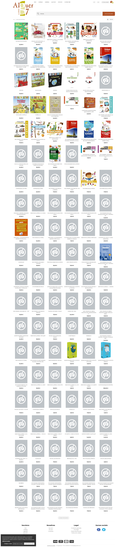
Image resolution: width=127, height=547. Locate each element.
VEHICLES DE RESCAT (55, 409)
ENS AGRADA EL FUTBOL (38, 237)
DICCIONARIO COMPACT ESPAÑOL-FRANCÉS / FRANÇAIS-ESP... (105, 337)
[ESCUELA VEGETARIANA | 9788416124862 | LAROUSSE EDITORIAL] (89, 399)
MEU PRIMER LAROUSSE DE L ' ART (21, 311)
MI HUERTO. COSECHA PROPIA (72, 434)
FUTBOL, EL (38, 114)
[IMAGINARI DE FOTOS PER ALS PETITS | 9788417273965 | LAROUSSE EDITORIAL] (38, 129)
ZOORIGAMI (21, 262)
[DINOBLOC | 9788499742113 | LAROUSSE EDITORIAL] (89, 325)
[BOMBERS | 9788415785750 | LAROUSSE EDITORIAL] (21, 472)
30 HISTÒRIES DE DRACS (38, 286)
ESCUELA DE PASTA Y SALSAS (21, 409)
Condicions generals (76, 528)
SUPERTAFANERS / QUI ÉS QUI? (89, 434)
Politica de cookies (76, 533)
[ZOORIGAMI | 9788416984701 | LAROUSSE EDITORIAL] (21, 252)
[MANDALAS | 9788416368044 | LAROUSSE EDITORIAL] (72, 399)
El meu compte (105, 2)
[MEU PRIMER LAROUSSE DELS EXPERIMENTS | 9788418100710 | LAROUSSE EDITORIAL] (72, 31)
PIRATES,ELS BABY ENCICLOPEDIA (55, 262)
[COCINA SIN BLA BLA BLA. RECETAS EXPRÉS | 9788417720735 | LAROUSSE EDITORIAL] (88, 80)
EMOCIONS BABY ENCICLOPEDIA (71, 164)
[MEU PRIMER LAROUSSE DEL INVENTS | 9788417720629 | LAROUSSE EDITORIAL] (21, 129)
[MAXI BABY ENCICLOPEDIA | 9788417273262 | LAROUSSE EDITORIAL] (106, 178)
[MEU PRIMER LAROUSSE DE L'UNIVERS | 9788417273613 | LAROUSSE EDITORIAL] (55, 178)
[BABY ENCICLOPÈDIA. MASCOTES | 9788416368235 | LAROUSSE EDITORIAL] (55, 374)
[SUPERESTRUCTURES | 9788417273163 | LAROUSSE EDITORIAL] (38, 178)
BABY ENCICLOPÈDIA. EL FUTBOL (38, 213)
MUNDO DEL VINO (72, 311)
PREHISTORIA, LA (106, 90)
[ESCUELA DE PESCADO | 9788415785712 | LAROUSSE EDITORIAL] (55, 448)
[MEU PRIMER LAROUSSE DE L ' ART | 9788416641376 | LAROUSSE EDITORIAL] (21, 301)
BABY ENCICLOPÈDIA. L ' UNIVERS (105, 286)
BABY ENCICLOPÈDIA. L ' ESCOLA (38, 434)
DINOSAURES (38, 90)
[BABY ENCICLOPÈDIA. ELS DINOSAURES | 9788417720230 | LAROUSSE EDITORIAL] (55, 128)
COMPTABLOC (72, 335)
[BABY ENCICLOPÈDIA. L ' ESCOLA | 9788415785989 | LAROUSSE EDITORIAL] (38, 423)
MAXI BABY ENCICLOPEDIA (106, 188)
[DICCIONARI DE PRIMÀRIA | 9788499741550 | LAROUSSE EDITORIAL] (72, 497)
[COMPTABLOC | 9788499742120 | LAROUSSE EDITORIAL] (72, 325)
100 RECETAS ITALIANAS (21, 41)
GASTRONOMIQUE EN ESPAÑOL (105, 384)
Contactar (67, 2)
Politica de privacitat (76, 531)
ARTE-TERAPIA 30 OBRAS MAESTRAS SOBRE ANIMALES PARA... (105, 312)
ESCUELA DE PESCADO (55, 458)
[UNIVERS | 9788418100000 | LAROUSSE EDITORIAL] (55, 80)
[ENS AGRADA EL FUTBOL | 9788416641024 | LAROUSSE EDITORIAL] (21, 350)
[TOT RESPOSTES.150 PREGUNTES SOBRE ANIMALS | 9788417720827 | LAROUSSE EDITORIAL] (88, 55)
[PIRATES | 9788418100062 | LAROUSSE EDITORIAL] (21, 80)
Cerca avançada (109, 13)
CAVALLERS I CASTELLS (21, 114)
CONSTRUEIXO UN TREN (21, 188)
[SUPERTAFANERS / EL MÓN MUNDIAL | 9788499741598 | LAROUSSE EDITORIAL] (106, 423)
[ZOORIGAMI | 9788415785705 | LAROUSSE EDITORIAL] (38, 448)
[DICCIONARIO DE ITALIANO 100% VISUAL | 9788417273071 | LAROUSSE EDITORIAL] (55, 202)
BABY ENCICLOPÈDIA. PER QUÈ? (38, 335)
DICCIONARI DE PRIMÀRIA (72, 507)
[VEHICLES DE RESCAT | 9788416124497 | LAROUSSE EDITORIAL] (55, 399)
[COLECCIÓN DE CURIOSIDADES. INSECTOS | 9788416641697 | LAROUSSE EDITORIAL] (89, 252)
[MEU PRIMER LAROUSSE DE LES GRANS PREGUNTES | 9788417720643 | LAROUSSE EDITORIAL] (106, 104)
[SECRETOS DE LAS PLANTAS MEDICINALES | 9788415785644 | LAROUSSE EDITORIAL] (21, 497)
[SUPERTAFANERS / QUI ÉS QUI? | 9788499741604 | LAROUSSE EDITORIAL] (89, 423)
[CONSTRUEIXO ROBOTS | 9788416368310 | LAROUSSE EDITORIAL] (38, 399)
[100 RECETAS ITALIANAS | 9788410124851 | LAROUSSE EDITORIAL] (21, 31)
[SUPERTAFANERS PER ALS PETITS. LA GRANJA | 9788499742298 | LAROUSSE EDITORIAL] (72, 276)
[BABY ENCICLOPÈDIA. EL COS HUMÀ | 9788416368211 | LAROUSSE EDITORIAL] (72, 374)
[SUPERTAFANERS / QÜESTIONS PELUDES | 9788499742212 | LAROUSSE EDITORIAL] (21, 325)
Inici (35, 2)
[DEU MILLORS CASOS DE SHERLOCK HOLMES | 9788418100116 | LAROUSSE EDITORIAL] (106, 31)
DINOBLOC (88, 335)
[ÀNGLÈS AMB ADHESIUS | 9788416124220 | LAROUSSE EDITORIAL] (106, 448)
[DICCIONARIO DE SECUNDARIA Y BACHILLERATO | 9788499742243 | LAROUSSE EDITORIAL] (89, 276)
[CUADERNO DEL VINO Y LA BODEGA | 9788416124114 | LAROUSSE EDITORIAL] (21, 448)
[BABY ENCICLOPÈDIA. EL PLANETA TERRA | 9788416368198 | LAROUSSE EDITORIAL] (89, 374)
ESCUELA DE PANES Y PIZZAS (55, 311)
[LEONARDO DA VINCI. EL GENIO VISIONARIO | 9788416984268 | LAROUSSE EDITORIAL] (106, 227)
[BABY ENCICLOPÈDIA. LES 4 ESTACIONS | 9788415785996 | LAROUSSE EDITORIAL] (21, 423)
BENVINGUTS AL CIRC (72, 458)
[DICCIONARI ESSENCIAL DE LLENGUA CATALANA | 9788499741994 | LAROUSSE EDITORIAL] (21, 374)
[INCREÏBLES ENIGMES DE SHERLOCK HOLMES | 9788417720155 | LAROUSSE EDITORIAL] (38, 153)
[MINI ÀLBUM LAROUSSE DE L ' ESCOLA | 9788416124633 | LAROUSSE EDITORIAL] (106, 399)
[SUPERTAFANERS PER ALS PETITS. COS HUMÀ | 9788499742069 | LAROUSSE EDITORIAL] (89, 350)
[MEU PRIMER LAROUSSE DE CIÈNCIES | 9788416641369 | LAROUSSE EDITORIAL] (38, 301)
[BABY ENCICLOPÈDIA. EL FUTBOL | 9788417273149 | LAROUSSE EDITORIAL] (38, 202)
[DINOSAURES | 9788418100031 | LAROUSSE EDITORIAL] (38, 80)
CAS (98, 2)
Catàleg (40, 2)
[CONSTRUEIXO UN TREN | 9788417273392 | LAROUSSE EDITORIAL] (21, 178)
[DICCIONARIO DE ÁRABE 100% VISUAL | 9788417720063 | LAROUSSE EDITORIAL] (55, 153)
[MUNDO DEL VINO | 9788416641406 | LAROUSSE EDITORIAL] (72, 301)
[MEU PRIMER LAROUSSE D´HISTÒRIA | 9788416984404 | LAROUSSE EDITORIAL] (38, 252)
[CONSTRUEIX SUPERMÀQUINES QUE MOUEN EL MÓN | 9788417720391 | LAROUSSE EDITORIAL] (89, 102)
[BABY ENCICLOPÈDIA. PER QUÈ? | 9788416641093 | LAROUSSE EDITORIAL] (38, 325)
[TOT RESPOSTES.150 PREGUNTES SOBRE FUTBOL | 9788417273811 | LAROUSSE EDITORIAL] (106, 129)
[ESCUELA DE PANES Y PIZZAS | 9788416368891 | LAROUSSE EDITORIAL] (55, 301)
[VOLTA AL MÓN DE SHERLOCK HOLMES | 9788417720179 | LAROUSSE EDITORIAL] (21, 153)
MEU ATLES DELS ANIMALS (89, 458)
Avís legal (76, 529)
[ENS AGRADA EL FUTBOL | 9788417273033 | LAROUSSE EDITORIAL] (38, 227)
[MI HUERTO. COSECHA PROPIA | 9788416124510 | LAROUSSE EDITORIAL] (72, 423)
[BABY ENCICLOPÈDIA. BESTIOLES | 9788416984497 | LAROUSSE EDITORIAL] (89, 227)
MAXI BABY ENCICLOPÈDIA (89, 188)
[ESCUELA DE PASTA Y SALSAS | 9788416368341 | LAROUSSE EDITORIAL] (21, 399)
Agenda (47, 2)
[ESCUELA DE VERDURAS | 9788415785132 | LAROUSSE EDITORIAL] (89, 497)
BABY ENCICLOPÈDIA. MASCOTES (55, 384)
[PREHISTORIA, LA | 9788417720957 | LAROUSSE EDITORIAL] (106, 80)
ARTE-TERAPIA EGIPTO (72, 262)
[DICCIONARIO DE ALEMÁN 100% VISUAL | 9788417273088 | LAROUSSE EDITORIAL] (72, 202)
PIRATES (21, 90)
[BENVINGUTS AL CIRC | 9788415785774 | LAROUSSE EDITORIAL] (72, 448)
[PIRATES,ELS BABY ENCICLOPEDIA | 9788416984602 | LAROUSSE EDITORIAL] (55, 252)
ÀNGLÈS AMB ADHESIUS (105, 458)
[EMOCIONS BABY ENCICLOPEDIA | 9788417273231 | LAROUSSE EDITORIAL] (72, 153)
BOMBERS (21, 483)
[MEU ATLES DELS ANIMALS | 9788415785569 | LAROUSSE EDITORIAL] (89, 448)
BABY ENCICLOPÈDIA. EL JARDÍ (38, 384)
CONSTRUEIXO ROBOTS (38, 409)
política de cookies (6, 541)
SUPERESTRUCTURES (38, 188)
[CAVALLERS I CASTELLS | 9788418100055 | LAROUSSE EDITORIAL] (21, 104)
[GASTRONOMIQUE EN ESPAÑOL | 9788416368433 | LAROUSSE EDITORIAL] (106, 374)
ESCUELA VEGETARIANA (88, 409)
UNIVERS (55, 90)
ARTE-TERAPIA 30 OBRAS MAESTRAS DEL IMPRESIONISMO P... (89, 312)
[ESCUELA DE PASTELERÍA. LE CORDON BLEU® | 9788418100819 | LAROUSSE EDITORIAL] (38, 31)
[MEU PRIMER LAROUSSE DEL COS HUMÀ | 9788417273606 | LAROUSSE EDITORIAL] (72, 178)
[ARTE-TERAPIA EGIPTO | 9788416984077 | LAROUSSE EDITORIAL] (72, 252)
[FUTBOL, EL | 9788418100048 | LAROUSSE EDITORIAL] (38, 104)
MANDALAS (72, 409)
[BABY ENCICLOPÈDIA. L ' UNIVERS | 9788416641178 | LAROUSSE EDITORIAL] (106, 276)
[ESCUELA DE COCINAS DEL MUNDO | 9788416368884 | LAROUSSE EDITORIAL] (55, 325)
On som (60, 2)
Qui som (53, 2)
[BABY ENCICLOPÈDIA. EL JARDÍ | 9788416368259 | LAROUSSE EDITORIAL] (38, 374)
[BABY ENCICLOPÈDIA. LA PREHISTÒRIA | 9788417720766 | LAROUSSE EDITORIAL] (89, 30)
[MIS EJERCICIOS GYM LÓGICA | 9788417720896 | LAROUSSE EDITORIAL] (72, 100)
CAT (94, 2)
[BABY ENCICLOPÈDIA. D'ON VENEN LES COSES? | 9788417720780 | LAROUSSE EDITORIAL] (55, 30)
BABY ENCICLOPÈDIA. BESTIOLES (88, 237)
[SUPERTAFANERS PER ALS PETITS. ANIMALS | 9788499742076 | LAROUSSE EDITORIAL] (106, 350)
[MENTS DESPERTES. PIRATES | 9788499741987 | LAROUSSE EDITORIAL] (55, 350)
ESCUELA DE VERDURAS (88, 507)
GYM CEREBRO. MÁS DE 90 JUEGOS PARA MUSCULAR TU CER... (105, 156)
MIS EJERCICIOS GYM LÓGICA (72, 105)
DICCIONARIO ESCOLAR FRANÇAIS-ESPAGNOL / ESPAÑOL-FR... (105, 214)
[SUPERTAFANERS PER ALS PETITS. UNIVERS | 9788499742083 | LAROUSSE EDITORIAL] (72, 350)
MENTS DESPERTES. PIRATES (55, 360)
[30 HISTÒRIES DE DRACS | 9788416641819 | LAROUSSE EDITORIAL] (38, 276)
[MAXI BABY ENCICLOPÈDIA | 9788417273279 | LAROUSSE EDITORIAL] (89, 178)
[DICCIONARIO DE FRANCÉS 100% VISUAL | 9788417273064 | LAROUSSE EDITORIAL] (89, 202)
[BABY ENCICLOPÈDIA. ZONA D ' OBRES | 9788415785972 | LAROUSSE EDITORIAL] (55, 423)
